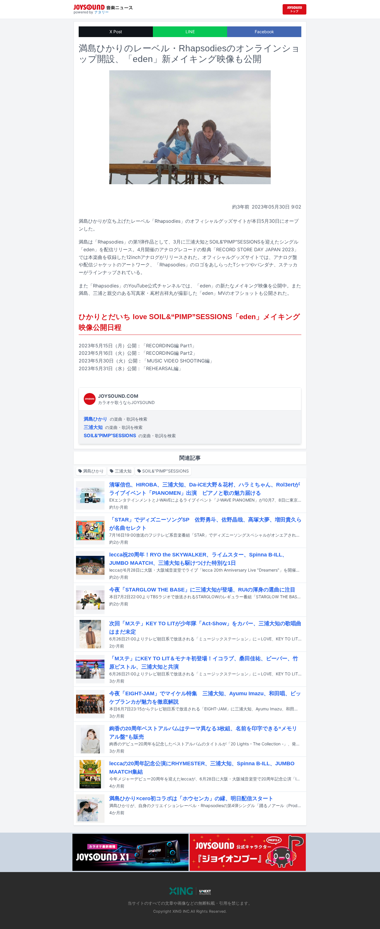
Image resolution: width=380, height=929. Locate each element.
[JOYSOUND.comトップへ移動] (294, 9)
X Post (116, 31)
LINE (190, 31)
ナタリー (101, 12)
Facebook (264, 31)
